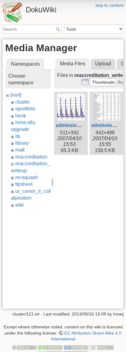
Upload (103, 63)
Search (58, 29)
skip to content (109, 5)
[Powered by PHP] (76, 347)
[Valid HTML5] (101, 347)
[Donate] (50, 347)
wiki (19, 205)
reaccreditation (31, 156)
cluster (22, 102)
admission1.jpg (73, 125)
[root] (15, 95)
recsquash (26, 177)
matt (19, 149)
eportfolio (25, 108)
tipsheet (23, 184)
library (22, 143)
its (17, 136)
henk (20, 115)
